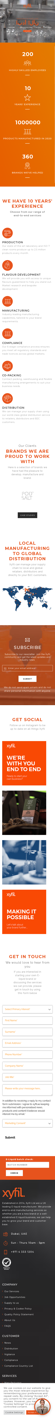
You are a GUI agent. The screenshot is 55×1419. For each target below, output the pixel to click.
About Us (9, 1320)
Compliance (12, 343)
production (12, 242)
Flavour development (21, 274)
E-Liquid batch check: (19, 1159)
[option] (27, 496)
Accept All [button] (32, 1412)
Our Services (11, 1291)
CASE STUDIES (27, 515)
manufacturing (15, 310)
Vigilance (9, 1354)
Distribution (13, 407)
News (7, 1343)
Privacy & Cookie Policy (18, 1308)
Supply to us (11, 1303)
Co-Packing (11, 375)
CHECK (14, 1173)
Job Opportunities (14, 1297)
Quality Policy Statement (19, 1314)
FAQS (7, 1326)
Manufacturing (12, 1382)
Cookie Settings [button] (14, 1412)
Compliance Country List (18, 1366)
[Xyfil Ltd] (27, 6)
